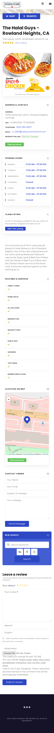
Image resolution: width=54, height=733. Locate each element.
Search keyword (8, 544)
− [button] (8, 399)
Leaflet (13, 454)
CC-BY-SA (45, 454)
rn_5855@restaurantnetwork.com (29, 132)
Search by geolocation (34, 551)
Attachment (10, 648)
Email (7, 632)
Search (27, 559)
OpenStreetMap (28, 454)
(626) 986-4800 (24, 127)
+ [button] (8, 395)
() (21, 43)
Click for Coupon (29, 136)
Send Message (17, 523)
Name (7, 625)
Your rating (8, 585)
